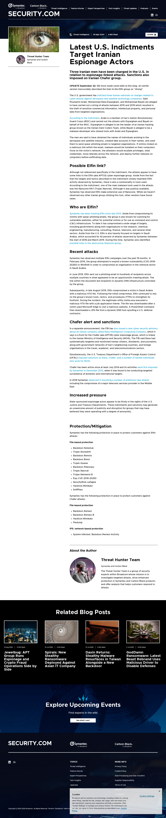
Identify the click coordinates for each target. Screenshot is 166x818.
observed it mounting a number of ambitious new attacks (119, 380)
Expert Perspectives (96, 8)
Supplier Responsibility (124, 780)
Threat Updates (130, 8)
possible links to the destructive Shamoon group (95, 243)
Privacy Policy (121, 766)
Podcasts (144, 8)
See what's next (83, 720)
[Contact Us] (156, 15)
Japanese (74, 785)
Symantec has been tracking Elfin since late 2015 (95, 214)
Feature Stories (77, 8)
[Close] (159, 791)
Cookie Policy (120, 771)
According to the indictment (84, 118)
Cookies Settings (147, 796)
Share (150, 34)
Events (155, 8)
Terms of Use (120, 785)
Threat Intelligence (59, 8)
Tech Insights (114, 8)
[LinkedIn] (9, 762)
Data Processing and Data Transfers (130, 776)
